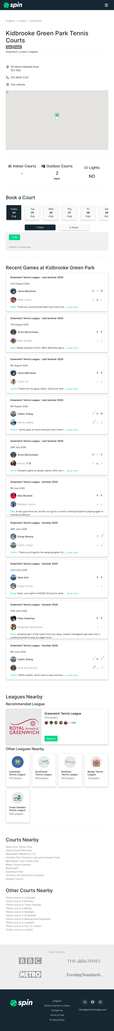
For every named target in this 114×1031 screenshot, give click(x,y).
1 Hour (40, 227)
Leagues (57, 1000)
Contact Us (57, 1010)
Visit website (18, 84)
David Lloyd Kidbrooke (19, 850)
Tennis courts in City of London (23, 926)
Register (51, 738)
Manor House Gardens (18, 864)
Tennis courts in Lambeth (20, 922)
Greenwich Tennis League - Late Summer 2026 (36, 277)
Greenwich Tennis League (63, 713)
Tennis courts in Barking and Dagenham (28, 918)
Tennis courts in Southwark (21, 915)
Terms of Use (57, 1015)
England (10, 20)
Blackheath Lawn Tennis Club (22, 861)
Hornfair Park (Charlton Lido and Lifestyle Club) (33, 857)
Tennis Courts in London (57, 1005)
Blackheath (12, 868)
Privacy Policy (57, 1019)
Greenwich (36, 20)
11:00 (14, 237)
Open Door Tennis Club (19, 846)
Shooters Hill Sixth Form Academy (25, 875)
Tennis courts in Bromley (20, 901)
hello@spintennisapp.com (92, 1009)
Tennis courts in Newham (20, 911)
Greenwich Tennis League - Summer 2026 (34, 481)
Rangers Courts (14, 878)
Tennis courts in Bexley (19, 908)
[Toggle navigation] (106, 5)
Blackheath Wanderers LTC (21, 853)
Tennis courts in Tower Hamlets (23, 904)
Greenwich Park (14, 871)
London (22, 20)
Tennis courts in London (19, 929)
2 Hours (73, 227)
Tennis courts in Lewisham (20, 897)
